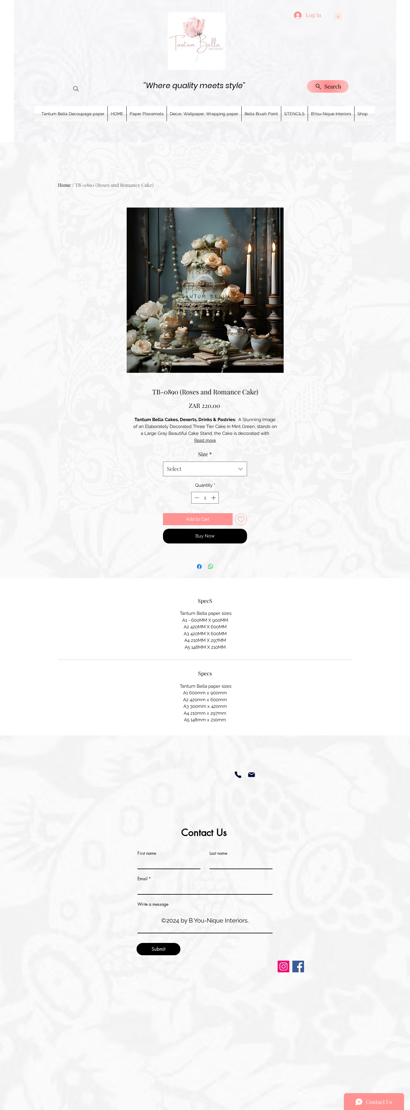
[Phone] (238, 775)
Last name (218, 853)
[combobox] (205, 469)
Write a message (152, 904)
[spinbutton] (205, 497)
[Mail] (251, 775)
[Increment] (214, 497)
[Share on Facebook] (199, 566)
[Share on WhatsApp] (210, 566)
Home (64, 185)
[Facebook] (298, 966)
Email (142, 879)
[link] (337, 14)
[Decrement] (196, 497)
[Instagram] (283, 966)
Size (205, 454)
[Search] (76, 88)
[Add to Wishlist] (241, 519)
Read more (205, 440)
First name (146, 853)
